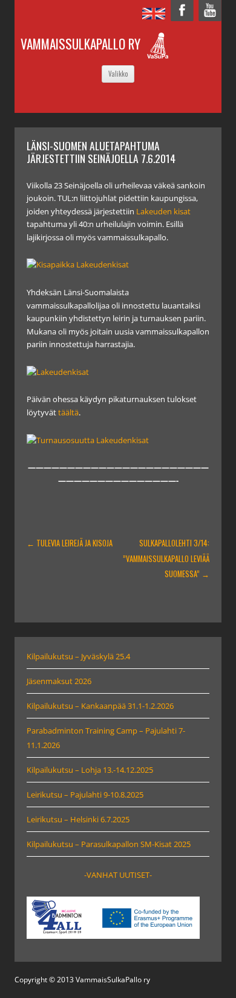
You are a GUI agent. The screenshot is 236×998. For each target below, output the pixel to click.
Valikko (118, 73)
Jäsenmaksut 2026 (59, 681)
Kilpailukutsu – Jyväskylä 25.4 (78, 656)
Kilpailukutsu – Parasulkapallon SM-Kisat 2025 (109, 844)
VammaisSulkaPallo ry (80, 44)
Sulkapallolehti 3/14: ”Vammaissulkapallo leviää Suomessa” (166, 558)
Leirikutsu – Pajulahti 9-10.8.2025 (85, 794)
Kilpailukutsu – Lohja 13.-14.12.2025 (90, 769)
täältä (68, 413)
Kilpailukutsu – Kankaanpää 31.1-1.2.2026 (100, 705)
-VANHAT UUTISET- (118, 874)
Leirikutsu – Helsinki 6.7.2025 (78, 819)
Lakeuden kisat (163, 211)
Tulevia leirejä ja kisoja (70, 543)
